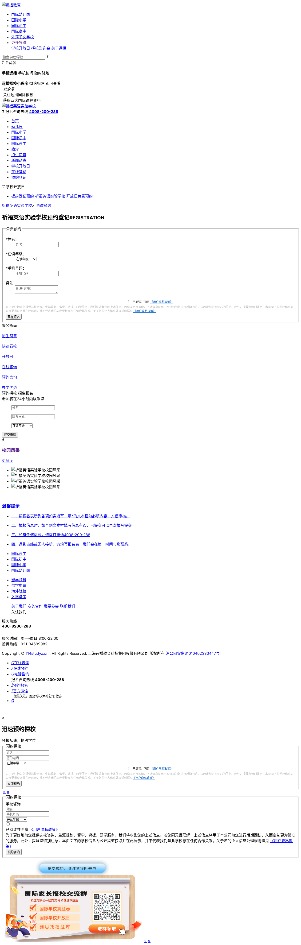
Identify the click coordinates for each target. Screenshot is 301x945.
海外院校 (18, 591)
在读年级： (16, 254)
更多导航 (18, 42)
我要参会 (51, 606)
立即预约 (14, 784)
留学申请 (18, 585)
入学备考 (18, 596)
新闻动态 (18, 160)
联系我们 (67, 606)
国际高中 (18, 31)
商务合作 (35, 606)
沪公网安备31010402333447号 (193, 653)
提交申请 (10, 435)
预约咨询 (14, 852)
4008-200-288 (43, 111)
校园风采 (11, 450)
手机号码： (16, 268)
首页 (15, 121)
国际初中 (18, 25)
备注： (11, 282)
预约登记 (18, 177)
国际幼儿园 (20, 14)
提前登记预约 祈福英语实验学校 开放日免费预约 (52, 196)
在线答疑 (18, 171)
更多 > (7, 460)
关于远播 (58, 48)
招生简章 (18, 154)
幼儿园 (17, 126)
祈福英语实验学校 (17, 205)
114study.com (38, 653)
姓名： (12, 239)
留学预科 (18, 579)
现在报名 (14, 317)
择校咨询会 (40, 48)
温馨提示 (11, 506)
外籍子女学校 (22, 37)
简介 (15, 149)
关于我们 (18, 606)
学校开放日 (20, 48)
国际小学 (18, 20)
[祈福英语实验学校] (19, 106)
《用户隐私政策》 (161, 302)
